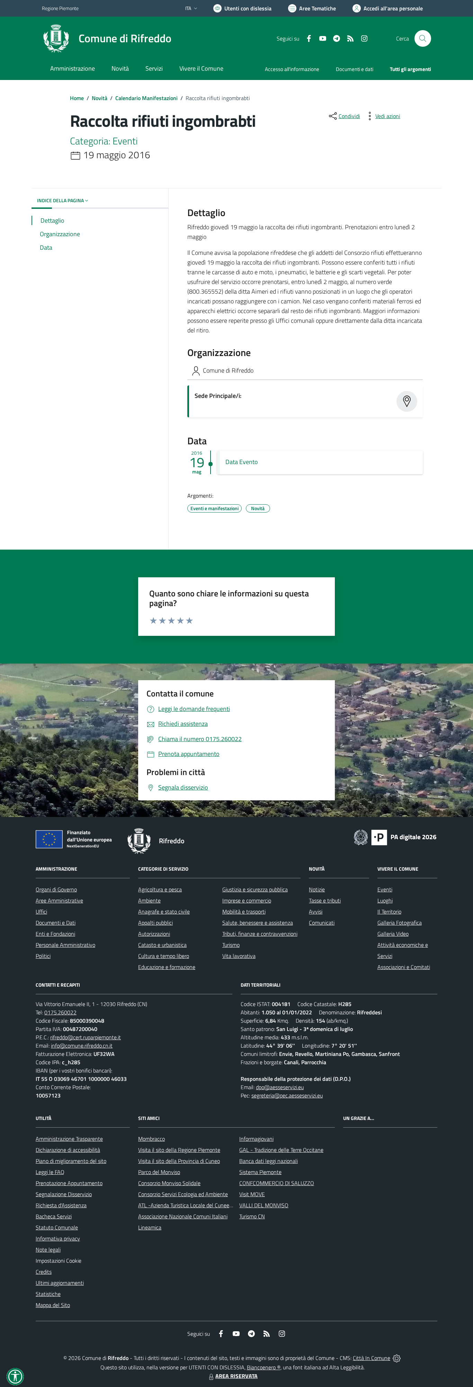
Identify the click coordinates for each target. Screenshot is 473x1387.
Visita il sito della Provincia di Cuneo (179, 1161)
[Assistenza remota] (396, 1358)
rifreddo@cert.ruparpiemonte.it (85, 1037)
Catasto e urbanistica (162, 945)
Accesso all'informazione (292, 69)
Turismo (231, 945)
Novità (99, 98)
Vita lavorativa (239, 956)
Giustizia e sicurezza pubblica (255, 889)
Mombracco (151, 1139)
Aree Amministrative (59, 900)
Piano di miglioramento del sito (71, 1161)
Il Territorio (389, 911)
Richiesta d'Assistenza (61, 1205)
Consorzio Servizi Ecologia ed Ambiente (183, 1194)
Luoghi (385, 900)
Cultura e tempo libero (163, 956)
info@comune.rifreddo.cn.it (82, 1045)
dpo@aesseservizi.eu (280, 1087)
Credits (44, 1272)
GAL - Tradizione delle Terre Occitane (281, 1150)
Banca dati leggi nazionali (268, 1161)
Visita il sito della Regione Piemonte (179, 1150)
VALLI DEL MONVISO (263, 1205)
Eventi (384, 889)
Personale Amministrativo (65, 945)
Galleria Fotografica (399, 922)
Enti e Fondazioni (55, 934)
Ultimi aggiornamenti (60, 1283)
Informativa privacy (58, 1238)
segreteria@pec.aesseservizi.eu (287, 1095)
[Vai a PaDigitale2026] (395, 836)
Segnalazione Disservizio (64, 1194)
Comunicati (321, 922)
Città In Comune (371, 1358)
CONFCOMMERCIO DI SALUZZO (276, 1183)
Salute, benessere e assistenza (257, 922)
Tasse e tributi (325, 900)
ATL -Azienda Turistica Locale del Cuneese (186, 1205)
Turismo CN (252, 1216)
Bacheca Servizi (54, 1216)
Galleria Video (393, 934)
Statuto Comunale (57, 1227)
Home (77, 98)
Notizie (317, 889)
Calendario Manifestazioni (146, 98)
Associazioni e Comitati (403, 967)
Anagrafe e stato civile (164, 911)
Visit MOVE (252, 1194)
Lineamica (149, 1227)
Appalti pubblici (155, 922)
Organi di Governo (56, 889)
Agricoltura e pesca (160, 889)
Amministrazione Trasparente (69, 1139)
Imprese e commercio (246, 900)
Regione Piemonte (60, 8)
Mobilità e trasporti (244, 911)
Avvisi (315, 911)
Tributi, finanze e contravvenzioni (259, 934)
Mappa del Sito (53, 1305)
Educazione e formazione (166, 967)
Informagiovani (256, 1139)
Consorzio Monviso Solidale (169, 1183)
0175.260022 (60, 1012)
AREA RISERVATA (236, 1376)
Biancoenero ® (263, 1367)
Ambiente (149, 900)
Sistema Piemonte (260, 1172)
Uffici (41, 911)
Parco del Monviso (159, 1172)
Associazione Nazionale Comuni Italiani (182, 1216)
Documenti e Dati (55, 922)
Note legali (48, 1249)
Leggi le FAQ (50, 1172)
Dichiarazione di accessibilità (68, 1150)
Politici (43, 956)
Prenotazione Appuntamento (69, 1183)
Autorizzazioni (154, 934)
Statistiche (48, 1294)
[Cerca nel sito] (422, 38)
